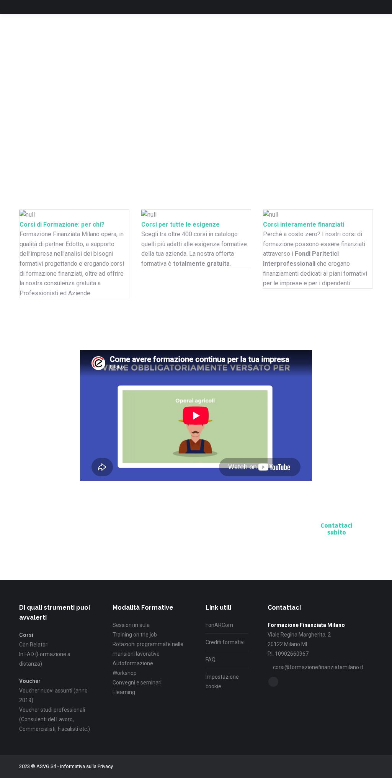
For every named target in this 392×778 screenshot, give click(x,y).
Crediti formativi (225, 642)
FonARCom (219, 625)
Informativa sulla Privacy (86, 766)
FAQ (211, 659)
